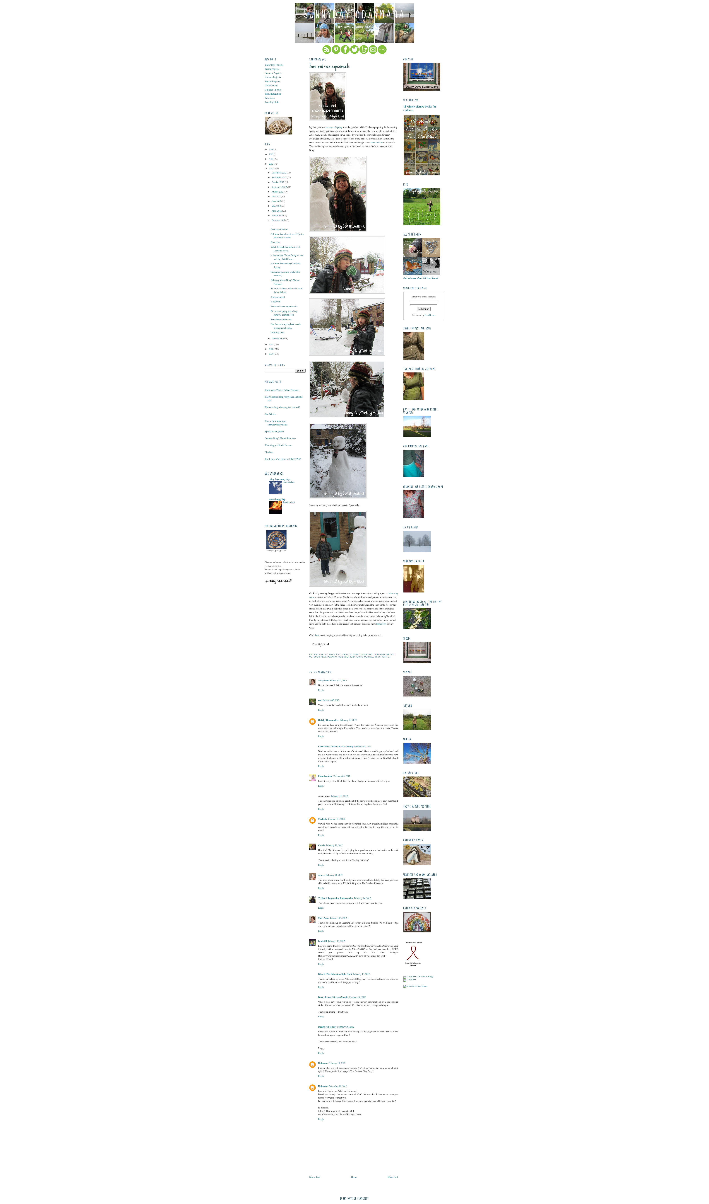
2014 (271, 159)
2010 (271, 349)
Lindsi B (322, 941)
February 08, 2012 (348, 720)
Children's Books (273, 89)
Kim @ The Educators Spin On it (335, 974)
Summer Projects (273, 73)
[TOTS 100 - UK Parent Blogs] (418, 976)
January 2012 (278, 338)
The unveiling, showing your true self (282, 407)
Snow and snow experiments (284, 306)
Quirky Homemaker (328, 720)
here (317, 635)
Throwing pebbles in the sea (278, 445)
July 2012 (276, 196)
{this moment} (278, 297)
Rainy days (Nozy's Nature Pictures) (282, 389)
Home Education (273, 93)
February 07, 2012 (338, 680)
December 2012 (279, 172)
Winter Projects (272, 81)
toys (378, 657)
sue (319, 700)
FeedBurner (430, 315)
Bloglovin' (276, 301)
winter (386, 657)
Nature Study (271, 85)
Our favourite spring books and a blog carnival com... (286, 325)
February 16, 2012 (357, 997)
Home (354, 1177)
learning (379, 654)
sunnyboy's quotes (361, 657)
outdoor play (317, 657)
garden (347, 654)
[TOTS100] (409, 979)
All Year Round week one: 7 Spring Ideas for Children (287, 235)
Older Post (393, 1177)
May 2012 (276, 205)
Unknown (323, 1063)
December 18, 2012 (338, 1086)
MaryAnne (323, 680)
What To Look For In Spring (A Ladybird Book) (285, 248)
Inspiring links (277, 332)
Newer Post (314, 1177)
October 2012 (278, 182)
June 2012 (276, 201)
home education (362, 654)
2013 (271, 163)
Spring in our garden (274, 431)
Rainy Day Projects (274, 64)
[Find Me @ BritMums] (415, 986)
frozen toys (381, 623)
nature (390, 654)
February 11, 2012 (336, 818)
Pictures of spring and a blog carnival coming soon (284, 312)
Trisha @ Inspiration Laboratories (335, 898)
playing (332, 657)
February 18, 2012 (337, 1063)
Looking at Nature (279, 229)
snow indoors (377, 142)
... (272, 224)
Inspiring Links (272, 102)
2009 (271, 353)
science (343, 657)
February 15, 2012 (336, 941)
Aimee (321, 875)
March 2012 (277, 215)
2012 (271, 168)
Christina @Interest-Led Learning (335, 746)
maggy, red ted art (327, 1026)
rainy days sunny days (279, 479)
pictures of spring (334, 127)
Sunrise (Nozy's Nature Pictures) (280, 438)
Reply (321, 690)
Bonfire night (289, 501)
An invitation (288, 481)
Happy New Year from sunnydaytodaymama (276, 422)
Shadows (269, 452)
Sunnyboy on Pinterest (281, 319)
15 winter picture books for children (419, 108)
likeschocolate (325, 776)
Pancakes (275, 242)
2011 (271, 344)
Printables (270, 98)
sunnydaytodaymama (354, 15)
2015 (271, 154)
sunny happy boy (277, 499)
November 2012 (279, 177)
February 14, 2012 (334, 875)
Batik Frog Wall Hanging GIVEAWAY (283, 459)
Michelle (322, 818)
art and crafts (318, 654)
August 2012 (278, 191)
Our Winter (270, 414)
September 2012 (279, 187)
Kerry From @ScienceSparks (333, 997)
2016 (271, 149)
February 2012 (278, 220)
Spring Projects (272, 68)
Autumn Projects (273, 77)
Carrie (321, 845)
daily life (335, 654)
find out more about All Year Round (420, 278)
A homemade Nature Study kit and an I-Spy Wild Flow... (287, 256)
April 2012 (277, 210)
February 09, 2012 (341, 776)
